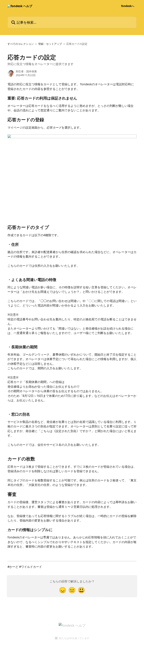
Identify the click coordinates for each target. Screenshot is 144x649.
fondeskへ (127, 6)
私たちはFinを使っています (74, 638)
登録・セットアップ (50, 44)
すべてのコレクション (21, 44)
